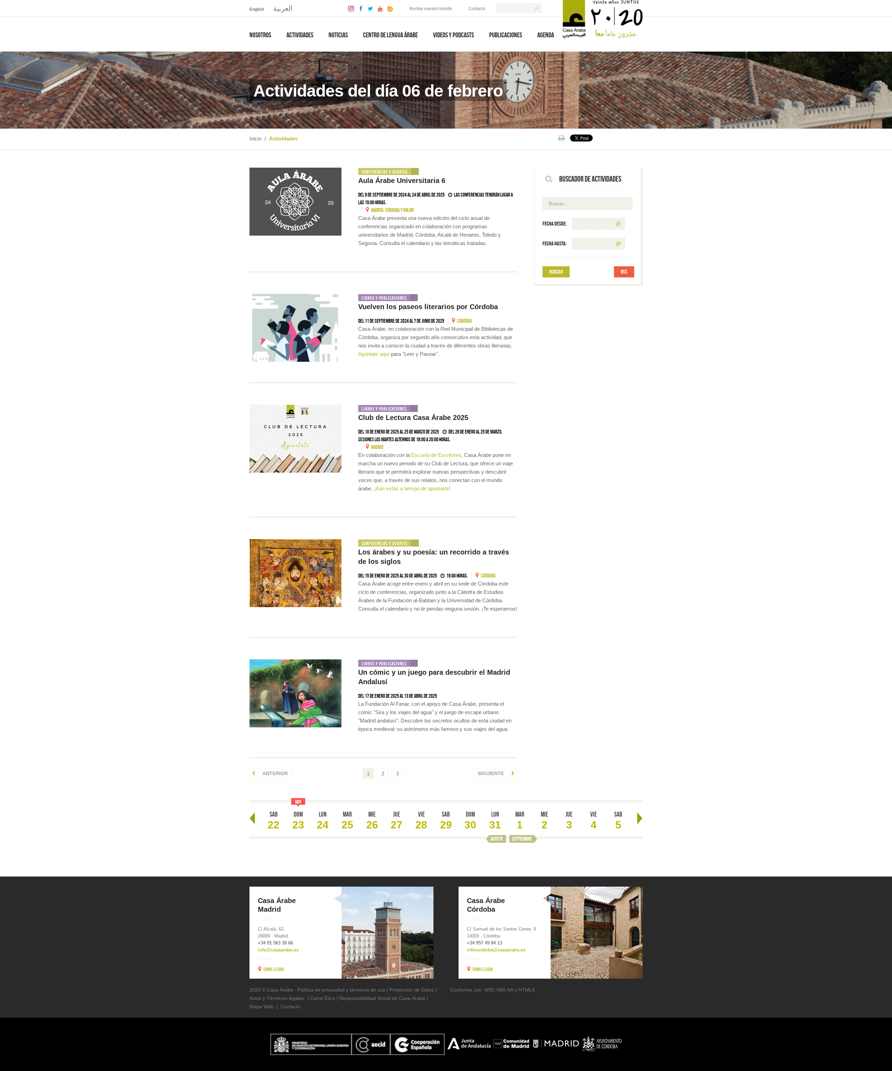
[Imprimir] (561, 138)
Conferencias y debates (385, 172)
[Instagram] (349, 8)
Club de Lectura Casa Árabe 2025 (413, 417)
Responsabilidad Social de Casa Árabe (382, 998)
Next (640, 818)
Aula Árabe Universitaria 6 (402, 180)
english (256, 9)
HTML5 (526, 990)
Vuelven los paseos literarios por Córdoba (429, 307)
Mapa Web (261, 1006)
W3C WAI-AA (498, 990)
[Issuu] (388, 8)
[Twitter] (368, 8)
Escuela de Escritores (436, 455)
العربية (283, 8)
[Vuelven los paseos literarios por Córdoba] (295, 328)
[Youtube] (378, 8)
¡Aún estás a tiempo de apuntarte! (413, 488)
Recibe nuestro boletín (430, 8)
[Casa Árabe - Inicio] (603, 19)
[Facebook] (359, 8)
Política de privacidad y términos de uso (341, 990)
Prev (252, 818)
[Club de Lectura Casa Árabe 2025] (295, 439)
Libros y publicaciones (384, 298)
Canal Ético (322, 998)
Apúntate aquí (374, 354)
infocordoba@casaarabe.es (496, 950)
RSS (624, 272)
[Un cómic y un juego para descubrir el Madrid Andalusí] (295, 693)
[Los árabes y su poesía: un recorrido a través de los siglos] (295, 573)
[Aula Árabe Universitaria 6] (295, 202)
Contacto (476, 8)
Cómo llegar (273, 969)
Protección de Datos (412, 990)
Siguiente (491, 773)
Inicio (255, 138)
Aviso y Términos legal (274, 998)
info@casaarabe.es (278, 950)
